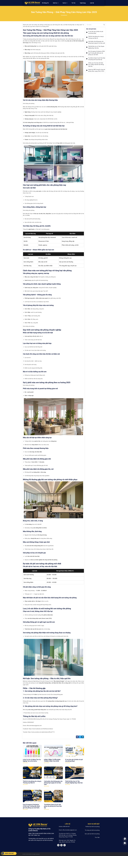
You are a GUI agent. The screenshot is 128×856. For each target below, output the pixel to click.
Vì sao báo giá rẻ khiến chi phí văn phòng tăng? (74, 760)
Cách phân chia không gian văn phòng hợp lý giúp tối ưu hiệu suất (53, 782)
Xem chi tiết (25, 762)
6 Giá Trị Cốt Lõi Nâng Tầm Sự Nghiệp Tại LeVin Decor (32, 760)
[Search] (104, 24)
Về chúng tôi (45, 3)
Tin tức (73, 3)
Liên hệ (92, 3)
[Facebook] (58, 845)
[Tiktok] (64, 845)
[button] (77, 737)
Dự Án (64, 3)
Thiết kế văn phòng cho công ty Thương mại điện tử (32, 782)
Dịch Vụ (55, 3)
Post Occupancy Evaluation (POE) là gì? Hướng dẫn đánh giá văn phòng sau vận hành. (31, 806)
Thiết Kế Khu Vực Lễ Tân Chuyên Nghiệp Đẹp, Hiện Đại (74, 782)
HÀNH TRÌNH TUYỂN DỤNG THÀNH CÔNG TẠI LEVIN (52, 760)
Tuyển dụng (83, 3)
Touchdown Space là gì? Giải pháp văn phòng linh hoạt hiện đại (53, 806)
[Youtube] (61, 845)
